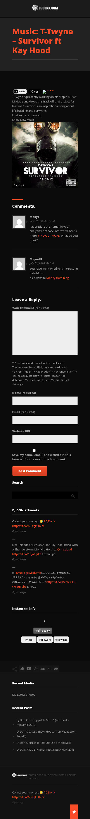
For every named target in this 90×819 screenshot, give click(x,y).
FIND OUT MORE (49, 236)
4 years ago (19, 531)
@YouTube (19, 587)
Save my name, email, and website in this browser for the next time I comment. (41, 457)
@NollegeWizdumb (28, 573)
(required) (30, 308)
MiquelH (36, 259)
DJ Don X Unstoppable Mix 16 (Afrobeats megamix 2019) (43, 722)
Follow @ (43, 631)
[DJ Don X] (45, 8)
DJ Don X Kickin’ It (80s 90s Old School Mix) (44, 743)
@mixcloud (64, 549)
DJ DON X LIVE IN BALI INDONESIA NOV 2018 (45, 749)
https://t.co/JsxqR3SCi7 (61, 582)
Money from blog (57, 278)
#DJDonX (49, 521)
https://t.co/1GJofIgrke (26, 554)
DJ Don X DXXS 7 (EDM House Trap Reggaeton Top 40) (46, 733)
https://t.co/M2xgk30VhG (28, 526)
